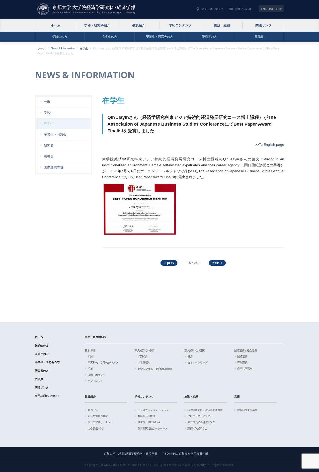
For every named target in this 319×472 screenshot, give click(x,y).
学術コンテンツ (180, 25)
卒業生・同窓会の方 (159, 36)
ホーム (56, 25)
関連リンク (263, 25)
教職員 (259, 36)
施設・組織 (222, 25)
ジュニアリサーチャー (100, 422)
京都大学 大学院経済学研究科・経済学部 (86, 9)
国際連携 (242, 356)
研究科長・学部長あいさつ (103, 362)
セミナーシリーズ (197, 362)
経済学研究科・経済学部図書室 (204, 409)
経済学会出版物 (146, 415)
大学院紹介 (144, 362)
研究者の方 (209, 36)
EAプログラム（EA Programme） (155, 368)
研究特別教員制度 (98, 415)
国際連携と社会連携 (245, 350)
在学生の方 (109, 36)
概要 (90, 356)
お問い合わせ (243, 8)
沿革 (90, 368)
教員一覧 (93, 409)
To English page (271, 145)
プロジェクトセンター (199, 415)
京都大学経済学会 (197, 428)
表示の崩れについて (47, 395)
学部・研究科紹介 (97, 25)
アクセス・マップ (212, 8)
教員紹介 (138, 25)
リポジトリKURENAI (149, 422)
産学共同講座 (244, 368)
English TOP (271, 8)
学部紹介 (143, 356)
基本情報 (90, 350)
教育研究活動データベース (152, 428)
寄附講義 (242, 362)
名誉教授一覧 (95, 428)
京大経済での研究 (194, 350)
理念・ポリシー (96, 374)
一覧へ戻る (193, 263)
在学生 (84, 48)
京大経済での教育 (145, 350)
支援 (237, 396)
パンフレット (95, 380)
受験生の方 (59, 36)
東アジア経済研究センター (202, 422)
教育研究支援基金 (247, 409)
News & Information (63, 48)
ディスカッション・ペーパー (154, 409)
